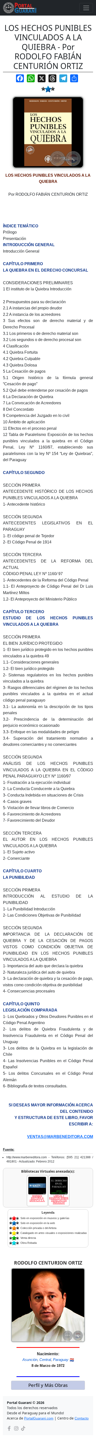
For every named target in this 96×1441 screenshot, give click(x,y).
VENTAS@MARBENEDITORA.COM (60, 1137)
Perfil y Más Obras (48, 1385)
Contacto (82, 1418)
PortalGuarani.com (38, 1418)
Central (45, 1359)
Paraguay (60, 1359)
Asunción (29, 1359)
